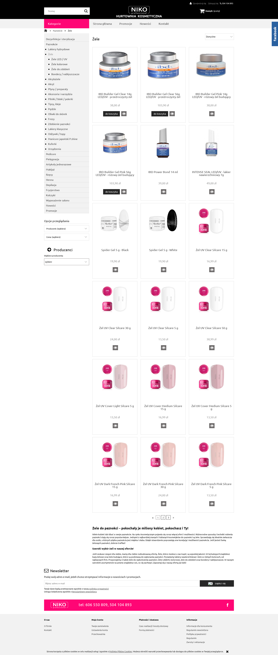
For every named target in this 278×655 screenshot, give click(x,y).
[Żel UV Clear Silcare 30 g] (115, 303)
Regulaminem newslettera (84, 591)
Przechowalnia (98, 634)
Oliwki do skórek (57, 113)
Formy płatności (146, 630)
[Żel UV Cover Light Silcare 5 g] (115, 381)
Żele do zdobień (60, 69)
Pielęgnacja (52, 159)
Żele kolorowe (59, 64)
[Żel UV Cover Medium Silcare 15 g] (163, 381)
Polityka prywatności (196, 634)
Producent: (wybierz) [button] (56, 228)
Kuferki (52, 143)
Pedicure (51, 154)
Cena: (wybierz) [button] (53, 237)
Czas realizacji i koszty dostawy (153, 626)
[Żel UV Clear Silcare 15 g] (211, 225)
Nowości (51, 205)
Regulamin (191, 638)
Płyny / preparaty (58, 89)
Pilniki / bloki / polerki (60, 99)
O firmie (48, 626)
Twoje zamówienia (100, 626)
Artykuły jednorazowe (58, 164)
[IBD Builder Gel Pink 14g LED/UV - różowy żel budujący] (211, 69)
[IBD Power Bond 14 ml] (163, 147)
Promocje (51, 210)
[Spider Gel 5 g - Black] (115, 225)
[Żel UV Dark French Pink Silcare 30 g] (163, 459)
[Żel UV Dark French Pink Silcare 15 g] (115, 459)
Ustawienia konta (100, 630)
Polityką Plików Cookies (120, 651)
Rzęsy (49, 174)
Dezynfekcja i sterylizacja (60, 39)
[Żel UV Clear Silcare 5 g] (163, 303)
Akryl (51, 84)
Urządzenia (54, 148)
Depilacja (51, 184)
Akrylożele (54, 79)
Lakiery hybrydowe (59, 49)
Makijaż (50, 169)
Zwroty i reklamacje (195, 642)
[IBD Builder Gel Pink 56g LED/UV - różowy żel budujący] (115, 147)
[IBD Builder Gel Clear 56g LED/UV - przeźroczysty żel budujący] (163, 69)
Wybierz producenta (53, 256)
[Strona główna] (139, 11)
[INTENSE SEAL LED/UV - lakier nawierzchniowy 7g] (211, 147)
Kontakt (48, 630)
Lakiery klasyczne (58, 128)
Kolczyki (50, 195)
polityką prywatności (99, 588)
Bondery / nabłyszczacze (65, 74)
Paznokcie (52, 44)
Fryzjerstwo (53, 190)
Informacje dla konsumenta (199, 626)
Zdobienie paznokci (59, 123)
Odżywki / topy (56, 133)
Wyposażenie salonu (57, 200)
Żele (50, 54)
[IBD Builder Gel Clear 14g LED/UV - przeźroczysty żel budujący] (115, 69)
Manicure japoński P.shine (63, 138)
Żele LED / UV (59, 59)
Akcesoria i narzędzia (60, 94)
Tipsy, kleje (54, 103)
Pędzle (52, 108)
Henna (49, 179)
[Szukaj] (86, 11)
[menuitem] (66, 23)
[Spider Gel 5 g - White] (163, 225)
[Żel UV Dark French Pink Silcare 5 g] (211, 459)
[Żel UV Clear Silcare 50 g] (211, 303)
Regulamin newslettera (197, 630)
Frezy (51, 118)
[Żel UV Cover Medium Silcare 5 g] (211, 381)
